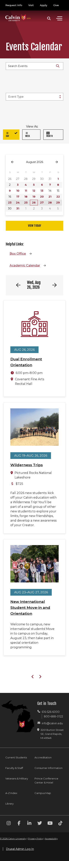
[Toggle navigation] (59, 18)
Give (56, 5)
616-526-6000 (51, 712)
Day (7, 136)
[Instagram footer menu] (9, 824)
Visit (31, 5)
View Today (34, 225)
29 (58, 202)
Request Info (13, 5)
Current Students (16, 757)
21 (49, 196)
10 (17, 190)
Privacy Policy (35, 838)
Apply (43, 5)
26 (34, 202)
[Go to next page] (56, 162)
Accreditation (43, 757)
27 (42, 202)
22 (58, 196)
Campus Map (42, 793)
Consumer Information (48, 767)
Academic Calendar (25, 265)
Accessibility (51, 838)
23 (10, 202)
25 (26, 202)
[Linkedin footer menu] (29, 824)
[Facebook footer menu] (19, 824)
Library (9, 803)
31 (17, 208)
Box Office (18, 253)
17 (17, 196)
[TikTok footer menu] (60, 824)
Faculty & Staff (14, 767)
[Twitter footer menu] (40, 824)
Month (49, 136)
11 (26, 190)
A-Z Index (11, 793)
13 (41, 190)
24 (18, 202)
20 (42, 196)
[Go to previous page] (12, 162)
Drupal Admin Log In (20, 849)
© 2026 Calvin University (13, 838)
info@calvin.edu (52, 723)
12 (33, 190)
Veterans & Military (16, 778)
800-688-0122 (53, 716)
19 (33, 196)
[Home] (18, 14)
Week (27, 136)
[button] (49, 18)
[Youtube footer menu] (50, 824)
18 (25, 196)
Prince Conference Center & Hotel (46, 780)
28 (50, 202)
